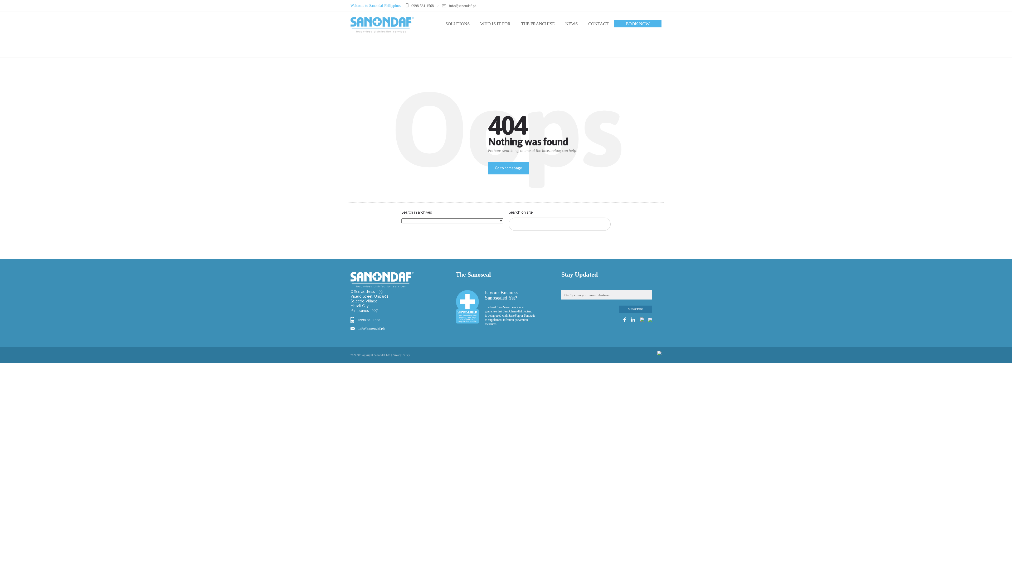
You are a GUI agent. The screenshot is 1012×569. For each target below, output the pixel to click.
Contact (598, 23)
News (571, 23)
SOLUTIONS (457, 23)
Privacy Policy (401, 354)
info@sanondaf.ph (371, 328)
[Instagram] (645, 6)
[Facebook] (638, 6)
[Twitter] (658, 6)
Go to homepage (508, 168)
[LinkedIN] (651, 6)
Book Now (638, 23)
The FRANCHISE (538, 23)
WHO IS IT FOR (495, 23)
